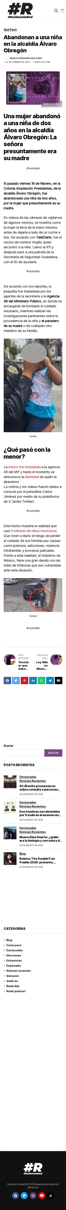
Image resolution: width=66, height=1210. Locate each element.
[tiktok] (50, 1195)
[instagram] (33, 1195)
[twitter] (24, 1195)
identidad (32, 477)
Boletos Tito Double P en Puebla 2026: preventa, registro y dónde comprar (37, 862)
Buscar (9, 745)
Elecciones (13, 955)
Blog (9, 940)
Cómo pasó (13, 945)
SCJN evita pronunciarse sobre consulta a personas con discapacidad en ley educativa (38, 791)
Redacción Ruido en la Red (26, 58)
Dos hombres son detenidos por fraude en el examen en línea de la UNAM (39, 815)
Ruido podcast (15, 991)
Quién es (12, 980)
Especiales (13, 965)
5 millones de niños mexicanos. (34, 531)
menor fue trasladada (24, 467)
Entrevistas (14, 960)
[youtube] (41, 1195)
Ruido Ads (12, 986)
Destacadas (14, 950)
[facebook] (15, 1195)
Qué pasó (12, 975)
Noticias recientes (18, 970)
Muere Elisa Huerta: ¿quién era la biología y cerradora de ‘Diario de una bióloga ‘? (40, 840)
